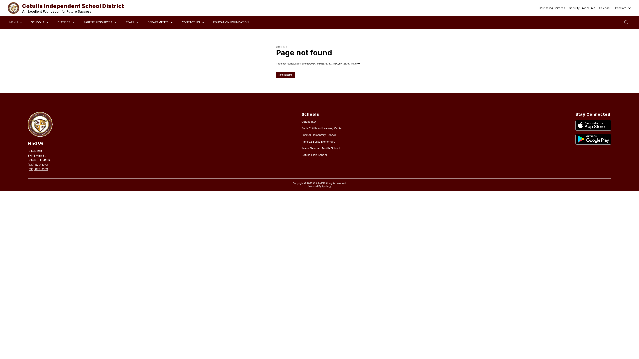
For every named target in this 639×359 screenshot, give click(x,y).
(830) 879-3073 (38, 164)
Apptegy (326, 186)
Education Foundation (231, 22)
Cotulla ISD (309, 121)
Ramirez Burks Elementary (318, 141)
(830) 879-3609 (38, 169)
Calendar (605, 8)
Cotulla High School (314, 155)
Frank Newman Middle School (321, 148)
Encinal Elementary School (319, 135)
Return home (286, 74)
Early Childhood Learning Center (322, 128)
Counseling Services (552, 8)
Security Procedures (582, 8)
